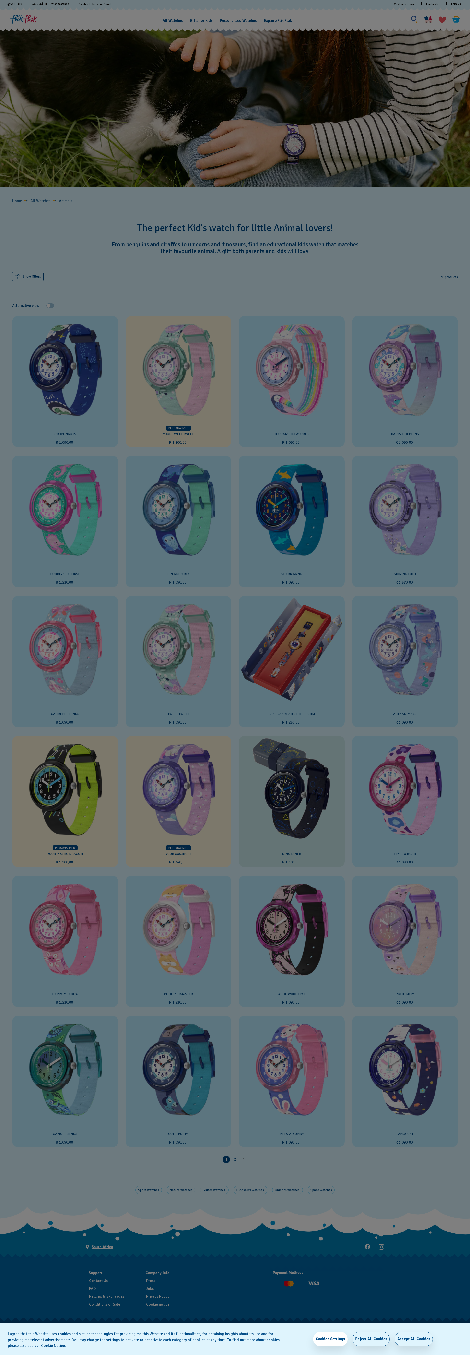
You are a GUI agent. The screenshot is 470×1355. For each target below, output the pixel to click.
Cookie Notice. (53, 1345)
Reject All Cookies (371, 1338)
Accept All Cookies (413, 1338)
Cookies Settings (330, 1338)
